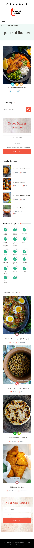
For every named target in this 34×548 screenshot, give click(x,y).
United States (5, 281)
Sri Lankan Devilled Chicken (21, 195)
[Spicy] (17, 383)
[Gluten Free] (17, 84)
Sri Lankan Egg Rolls (17, 487)
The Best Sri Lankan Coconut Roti (17, 438)
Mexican (5, 262)
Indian (5, 254)
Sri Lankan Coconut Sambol (21, 168)
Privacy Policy (20, 545)
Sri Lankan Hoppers (19, 207)
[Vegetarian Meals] (19, 433)
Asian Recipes (5, 233)
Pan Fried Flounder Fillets (17, 87)
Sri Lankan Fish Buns (19, 182)
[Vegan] (15, 433)
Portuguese (24, 263)
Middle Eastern (15, 263)
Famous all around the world (14, 244)
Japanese (24, 254)
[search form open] (26, 4)
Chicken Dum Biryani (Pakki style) (17, 339)
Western (15, 281)
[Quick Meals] (21, 84)
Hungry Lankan (19, 542)
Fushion (24, 242)
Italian (15, 254)
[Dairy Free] (12, 84)
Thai (24, 271)
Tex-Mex (15, 271)
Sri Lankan (5, 272)
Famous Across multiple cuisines (5, 245)
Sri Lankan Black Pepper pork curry (17, 388)
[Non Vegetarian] (17, 334)
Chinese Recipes (15, 233)
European (24, 233)
